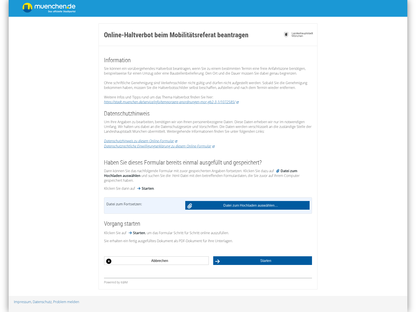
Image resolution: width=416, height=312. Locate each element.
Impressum (22, 301)
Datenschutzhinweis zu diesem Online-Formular (139, 141)
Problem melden (66, 301)
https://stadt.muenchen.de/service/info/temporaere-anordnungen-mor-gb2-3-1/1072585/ (169, 102)
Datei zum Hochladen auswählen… (250, 205)
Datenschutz (42, 301)
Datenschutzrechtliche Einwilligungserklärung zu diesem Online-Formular (157, 146)
